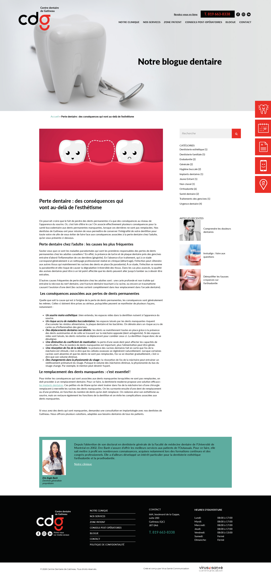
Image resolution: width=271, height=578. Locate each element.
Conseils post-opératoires (203, 22)
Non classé (185, 183)
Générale (184, 164)
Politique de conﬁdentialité (107, 544)
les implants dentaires (51, 385)
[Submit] (236, 133)
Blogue (231, 22)
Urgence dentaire (189, 203)
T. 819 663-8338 (217, 14)
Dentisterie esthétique (192, 149)
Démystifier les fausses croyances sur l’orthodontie (215, 280)
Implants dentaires (190, 174)
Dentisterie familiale (191, 154)
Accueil (55, 116)
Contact (245, 22)
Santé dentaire (188, 193)
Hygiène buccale (189, 169)
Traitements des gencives (193, 198)
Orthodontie (186, 188)
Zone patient (173, 22)
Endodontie (186, 159)
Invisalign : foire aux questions (214, 255)
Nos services (151, 22)
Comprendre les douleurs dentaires (217, 230)
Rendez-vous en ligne (186, 14)
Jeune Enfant (187, 178)
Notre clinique (129, 22)
